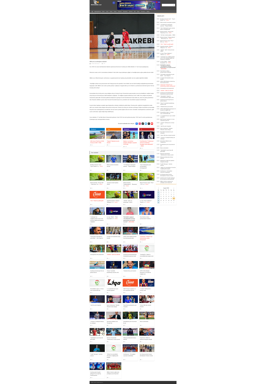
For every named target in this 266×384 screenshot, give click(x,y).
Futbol (115, 11)
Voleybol (120, 11)
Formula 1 (143, 11)
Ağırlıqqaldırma (97, 11)
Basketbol (125, 11)
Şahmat (130, 11)
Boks (103, 11)
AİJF (135, 11)
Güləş (111, 11)
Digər (138, 11)
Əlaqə (148, 11)
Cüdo (107, 11)
